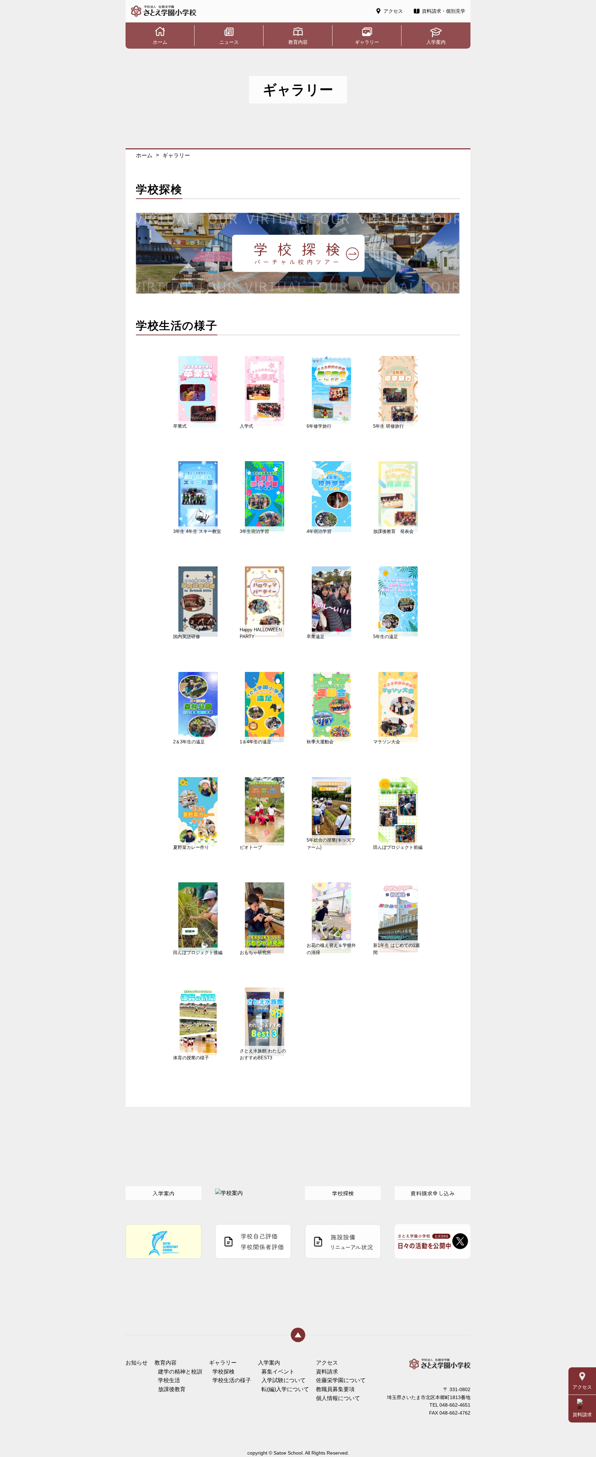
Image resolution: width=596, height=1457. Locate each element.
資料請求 (327, 1372)
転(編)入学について (285, 1389)
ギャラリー (223, 1363)
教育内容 (166, 1363)
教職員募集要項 (335, 1389)
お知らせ (137, 1363)
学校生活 (169, 1380)
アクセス (327, 1363)
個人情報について (338, 1398)
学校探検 (223, 1372)
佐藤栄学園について (341, 1380)
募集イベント (278, 1372)
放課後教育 (172, 1389)
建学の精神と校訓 (180, 1372)
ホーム (144, 155)
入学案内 (269, 1363)
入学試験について (283, 1380)
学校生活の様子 (231, 1380)
